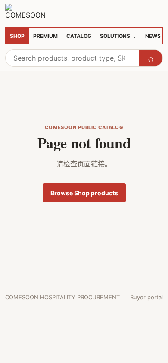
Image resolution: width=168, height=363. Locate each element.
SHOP (17, 36)
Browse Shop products (84, 193)
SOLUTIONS (118, 36)
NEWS (153, 36)
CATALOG (78, 36)
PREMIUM (45, 36)
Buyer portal (146, 297)
